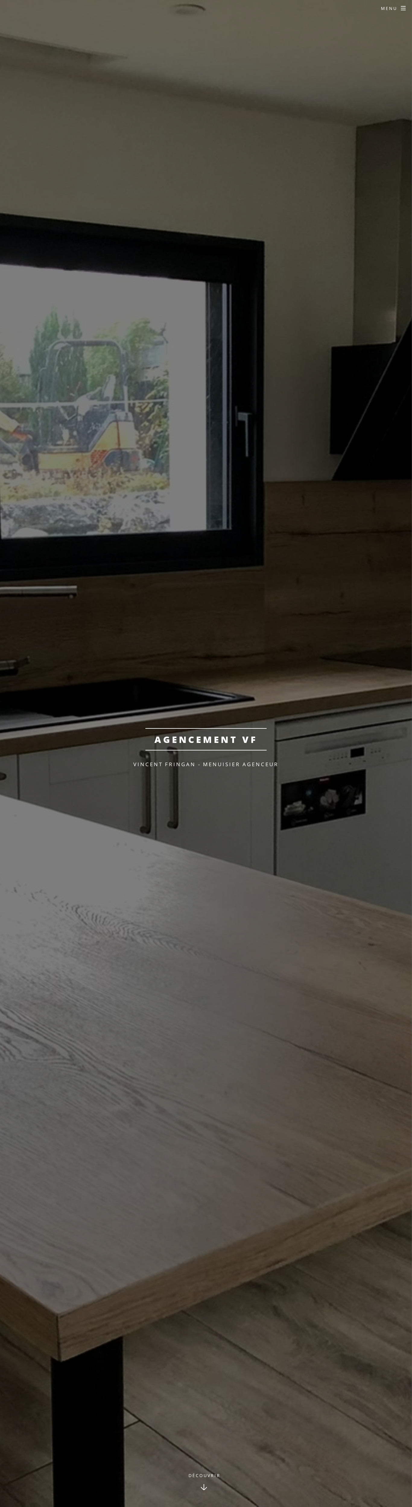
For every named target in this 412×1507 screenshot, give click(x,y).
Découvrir (204, 1475)
